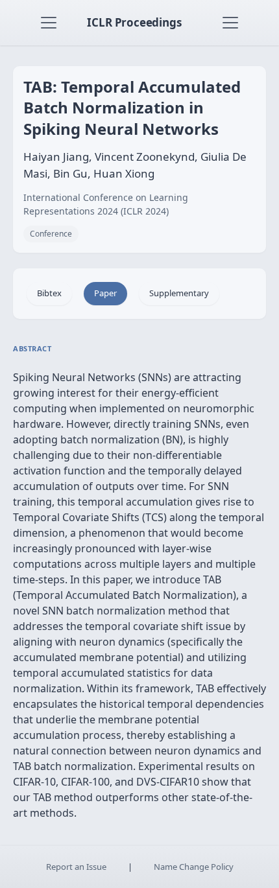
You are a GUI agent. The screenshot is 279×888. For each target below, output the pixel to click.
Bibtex (49, 293)
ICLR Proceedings (134, 22)
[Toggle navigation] (49, 23)
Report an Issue (76, 866)
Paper (105, 293)
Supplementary (179, 293)
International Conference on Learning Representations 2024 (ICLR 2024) (105, 204)
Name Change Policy (194, 866)
